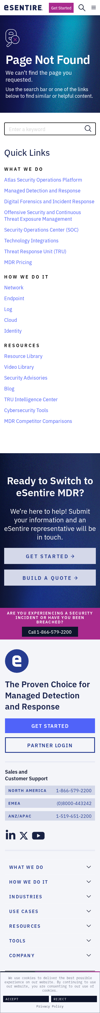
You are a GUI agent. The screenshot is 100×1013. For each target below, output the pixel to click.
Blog (9, 388)
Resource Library (23, 355)
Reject (60, 999)
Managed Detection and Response (42, 190)
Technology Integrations (31, 240)
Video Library (19, 366)
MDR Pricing (18, 262)
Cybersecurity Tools (26, 410)
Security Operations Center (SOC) (41, 229)
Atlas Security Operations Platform (43, 179)
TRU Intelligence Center (31, 399)
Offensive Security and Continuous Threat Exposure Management (42, 215)
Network (13, 287)
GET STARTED (48, 556)
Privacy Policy (50, 1006)
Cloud (10, 319)
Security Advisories (26, 377)
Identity (13, 330)
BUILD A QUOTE (48, 577)
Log (8, 308)
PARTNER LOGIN (49, 745)
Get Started (61, 8)
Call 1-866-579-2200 (50, 632)
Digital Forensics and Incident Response (49, 201)
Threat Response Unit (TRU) (35, 251)
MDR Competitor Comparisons (38, 420)
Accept (12, 999)
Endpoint (14, 298)
